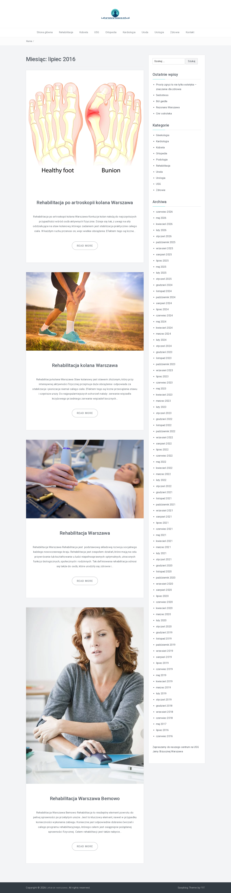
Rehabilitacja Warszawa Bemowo (85, 798)
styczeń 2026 (164, 236)
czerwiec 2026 (164, 211)
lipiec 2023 (162, 376)
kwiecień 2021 (164, 541)
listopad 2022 (164, 425)
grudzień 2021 (164, 492)
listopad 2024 (164, 291)
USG (96, 32)
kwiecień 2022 (164, 467)
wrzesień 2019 (164, 650)
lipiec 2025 (162, 260)
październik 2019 (166, 644)
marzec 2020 (163, 614)
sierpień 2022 (164, 443)
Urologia (159, 32)
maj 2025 (161, 266)
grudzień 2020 (164, 565)
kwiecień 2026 (164, 224)
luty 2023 (161, 406)
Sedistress (162, 95)
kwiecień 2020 (164, 608)
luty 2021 (161, 553)
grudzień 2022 (164, 419)
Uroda (145, 32)
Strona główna (45, 32)
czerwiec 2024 (164, 315)
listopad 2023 (164, 358)
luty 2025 (161, 272)
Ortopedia (110, 32)
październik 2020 (166, 577)
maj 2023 (161, 388)
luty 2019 (161, 693)
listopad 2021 (164, 498)
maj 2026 (161, 217)
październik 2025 (166, 242)
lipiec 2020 (162, 596)
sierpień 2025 (164, 254)
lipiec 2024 (162, 309)
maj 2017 (161, 723)
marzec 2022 (163, 474)
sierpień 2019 (164, 657)
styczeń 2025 (164, 278)
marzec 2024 (163, 333)
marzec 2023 (163, 400)
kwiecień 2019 (164, 681)
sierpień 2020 (164, 589)
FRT (203, 887)
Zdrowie (174, 32)
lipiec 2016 (162, 730)
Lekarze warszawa (57, 887)
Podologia (162, 159)
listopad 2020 (164, 571)
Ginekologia (162, 135)
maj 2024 (161, 321)
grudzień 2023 (164, 352)
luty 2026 (161, 230)
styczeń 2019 (164, 699)
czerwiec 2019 (164, 669)
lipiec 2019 (162, 662)
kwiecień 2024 (164, 327)
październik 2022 (166, 431)
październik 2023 (166, 364)
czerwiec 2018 (164, 718)
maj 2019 (161, 675)
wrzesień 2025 (164, 248)
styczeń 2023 (164, 413)
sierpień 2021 (164, 516)
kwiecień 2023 (164, 394)
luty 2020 (161, 620)
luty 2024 (161, 339)
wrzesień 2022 (164, 437)
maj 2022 (161, 461)
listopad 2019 (164, 638)
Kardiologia (129, 32)
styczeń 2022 (164, 486)
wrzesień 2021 (164, 510)
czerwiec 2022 (164, 455)
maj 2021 (161, 535)
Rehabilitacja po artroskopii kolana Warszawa (85, 202)
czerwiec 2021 (164, 528)
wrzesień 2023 (164, 370)
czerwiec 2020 (164, 602)
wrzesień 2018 (164, 711)
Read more (85, 245)
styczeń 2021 (164, 559)
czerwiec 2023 (164, 382)
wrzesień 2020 (164, 583)
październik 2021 (166, 504)
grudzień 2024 (164, 285)
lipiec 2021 (162, 522)
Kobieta (83, 32)
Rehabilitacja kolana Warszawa (85, 365)
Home (29, 41)
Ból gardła (161, 101)
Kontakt (190, 32)
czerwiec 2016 (164, 736)
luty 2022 (161, 480)
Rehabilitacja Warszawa (85, 533)
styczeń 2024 (164, 346)
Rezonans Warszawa (168, 107)
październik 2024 (166, 297)
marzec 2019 (163, 687)
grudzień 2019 (164, 632)
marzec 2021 (163, 547)
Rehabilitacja (66, 32)
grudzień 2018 (164, 705)
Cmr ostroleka (164, 113)
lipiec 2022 (162, 449)
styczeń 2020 (164, 626)
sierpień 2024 (164, 303)
